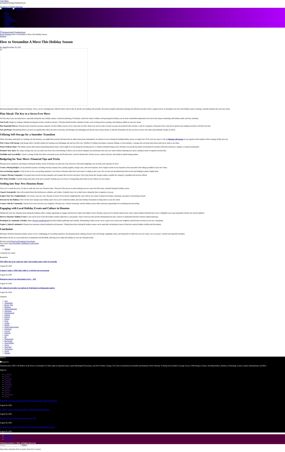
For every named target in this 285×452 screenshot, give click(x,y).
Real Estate (8, 341)
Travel (6, 351)
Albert (4, 47)
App (6, 301)
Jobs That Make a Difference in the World (24, 243)
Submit (24, 445)
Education (8, 311)
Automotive (8, 303)
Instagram (7, 329)
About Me (8, 435)
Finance (7, 317)
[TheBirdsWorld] (12, 9)
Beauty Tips (8, 305)
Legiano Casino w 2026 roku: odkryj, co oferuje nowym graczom (24, 270)
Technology (8, 18)
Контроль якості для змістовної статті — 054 (18, 279)
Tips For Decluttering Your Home (23, 241)
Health (6, 25)
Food (6, 321)
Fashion (7, 315)
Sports (6, 345)
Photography (8, 339)
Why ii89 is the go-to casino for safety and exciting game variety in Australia (28, 262)
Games (6, 323)
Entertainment (9, 27)
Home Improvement (11, 327)
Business (7, 16)
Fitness (6, 319)
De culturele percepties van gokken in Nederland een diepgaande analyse (27, 288)
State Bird (7, 347)
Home (6, 12)
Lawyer (7, 331)
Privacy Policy (9, 437)
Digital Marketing (10, 21)
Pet (5, 337)
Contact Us (8, 439)
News (6, 14)
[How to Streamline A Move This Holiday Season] (44, 105)
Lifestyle (7, 23)
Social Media (9, 343)
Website (7, 353)
